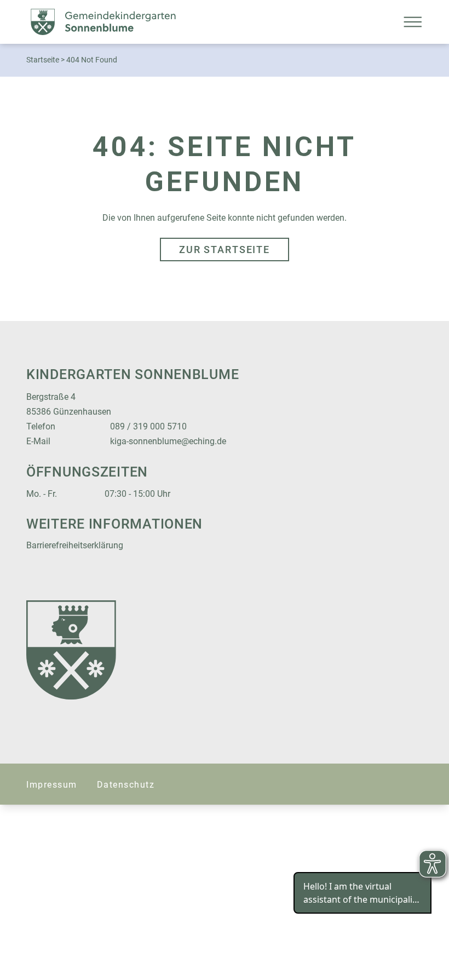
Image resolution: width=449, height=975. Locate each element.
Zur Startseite (224, 249)
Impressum (51, 784)
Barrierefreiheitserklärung (74, 545)
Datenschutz (126, 784)
